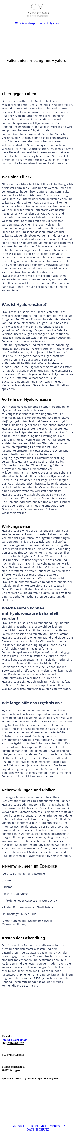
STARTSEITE (17, 1126)
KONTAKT (38, 1126)
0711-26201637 (15, 1043)
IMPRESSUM (58, 1126)
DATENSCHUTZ (38, 1129)
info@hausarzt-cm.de (14, 1039)
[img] (37, 59)
